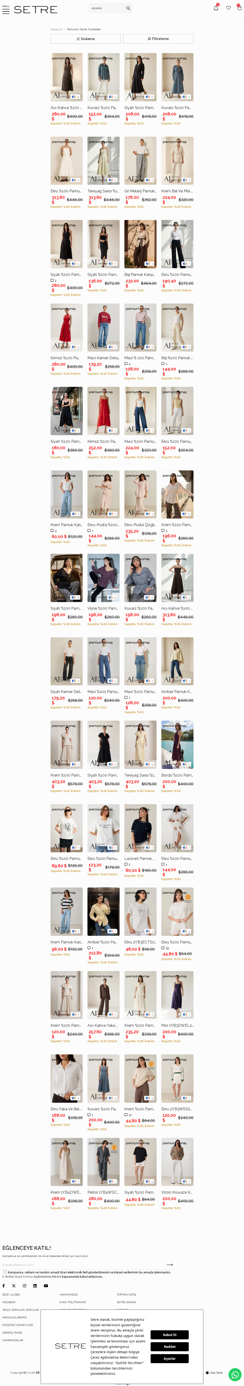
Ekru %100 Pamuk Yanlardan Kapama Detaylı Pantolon (177, 441)
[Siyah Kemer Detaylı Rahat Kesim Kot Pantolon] (67, 661)
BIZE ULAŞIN (11, 1294)
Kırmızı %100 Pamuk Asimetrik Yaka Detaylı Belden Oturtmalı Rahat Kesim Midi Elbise (67, 358)
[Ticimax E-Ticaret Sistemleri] (122, 1384)
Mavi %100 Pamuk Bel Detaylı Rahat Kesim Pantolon (103, 691)
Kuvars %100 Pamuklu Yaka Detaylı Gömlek (140, 608)
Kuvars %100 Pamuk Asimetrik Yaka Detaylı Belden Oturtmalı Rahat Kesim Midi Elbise (103, 1109)
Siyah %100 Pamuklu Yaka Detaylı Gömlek (67, 608)
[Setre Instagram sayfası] (24, 1286)
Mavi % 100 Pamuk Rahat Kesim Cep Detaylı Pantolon (140, 358)
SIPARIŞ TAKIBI (12, 1332)
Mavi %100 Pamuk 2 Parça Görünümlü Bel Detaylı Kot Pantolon (140, 691)
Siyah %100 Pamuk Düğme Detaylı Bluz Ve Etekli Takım (103, 775)
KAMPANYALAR (12, 1340)
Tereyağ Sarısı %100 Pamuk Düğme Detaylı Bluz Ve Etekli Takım (140, 775)
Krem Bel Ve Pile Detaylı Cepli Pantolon (177, 191)
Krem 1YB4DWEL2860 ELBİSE (67, 1192)
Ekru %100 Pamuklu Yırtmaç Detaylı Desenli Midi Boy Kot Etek (177, 858)
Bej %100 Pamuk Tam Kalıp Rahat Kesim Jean (177, 358)
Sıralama (88, 39)
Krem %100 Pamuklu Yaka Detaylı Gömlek (177, 525)
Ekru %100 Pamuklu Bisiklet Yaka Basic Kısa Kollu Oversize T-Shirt (177, 942)
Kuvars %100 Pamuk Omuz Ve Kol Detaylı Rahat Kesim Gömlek (103, 107)
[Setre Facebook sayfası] (3, 1286)
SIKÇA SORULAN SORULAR (20, 1309)
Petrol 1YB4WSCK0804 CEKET (103, 1192)
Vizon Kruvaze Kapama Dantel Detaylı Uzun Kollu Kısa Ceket (177, 1192)
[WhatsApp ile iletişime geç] (235, 1374)
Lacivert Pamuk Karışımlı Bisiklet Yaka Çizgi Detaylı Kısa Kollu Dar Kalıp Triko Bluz (140, 858)
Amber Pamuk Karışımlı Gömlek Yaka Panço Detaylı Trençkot (177, 691)
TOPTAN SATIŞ (126, 1294)
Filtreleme (160, 39)
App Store (216, 1372)
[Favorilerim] (228, 11)
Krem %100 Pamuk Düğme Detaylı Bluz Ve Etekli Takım (67, 775)
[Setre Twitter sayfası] (14, 1286)
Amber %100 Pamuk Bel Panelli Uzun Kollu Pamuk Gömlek (103, 942)
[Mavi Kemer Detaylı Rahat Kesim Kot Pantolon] (103, 328)
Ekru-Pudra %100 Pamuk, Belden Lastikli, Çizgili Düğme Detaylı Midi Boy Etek (103, 525)
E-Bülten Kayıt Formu (17, 1277)
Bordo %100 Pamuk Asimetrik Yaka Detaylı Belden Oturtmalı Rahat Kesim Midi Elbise (177, 775)
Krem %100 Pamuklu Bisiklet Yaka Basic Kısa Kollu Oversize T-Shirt (140, 1109)
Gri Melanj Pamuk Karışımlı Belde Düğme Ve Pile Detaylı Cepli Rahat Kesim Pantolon (140, 191)
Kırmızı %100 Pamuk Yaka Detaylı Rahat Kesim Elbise (103, 441)
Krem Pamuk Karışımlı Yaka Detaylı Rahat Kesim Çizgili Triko (67, 942)
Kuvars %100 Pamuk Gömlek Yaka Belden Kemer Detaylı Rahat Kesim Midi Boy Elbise (177, 107)
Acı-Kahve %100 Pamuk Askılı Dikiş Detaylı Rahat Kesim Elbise (177, 608)
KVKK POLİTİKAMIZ (73, 1302)
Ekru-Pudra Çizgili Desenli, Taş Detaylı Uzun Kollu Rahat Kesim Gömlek (140, 525)
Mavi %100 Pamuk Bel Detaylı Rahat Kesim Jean (140, 441)
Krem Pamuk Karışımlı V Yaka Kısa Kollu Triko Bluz (67, 525)
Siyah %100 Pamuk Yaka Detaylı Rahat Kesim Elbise (67, 441)
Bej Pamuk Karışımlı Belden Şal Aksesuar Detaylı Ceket (140, 274)
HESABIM (8, 1302)
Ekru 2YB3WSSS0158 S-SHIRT (177, 1109)
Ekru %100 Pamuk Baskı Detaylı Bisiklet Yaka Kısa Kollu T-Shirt (67, 858)
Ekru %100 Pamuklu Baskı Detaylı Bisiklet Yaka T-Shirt (103, 858)
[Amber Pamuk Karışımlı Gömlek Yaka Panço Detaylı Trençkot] (177, 661)
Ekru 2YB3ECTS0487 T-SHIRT (140, 942)
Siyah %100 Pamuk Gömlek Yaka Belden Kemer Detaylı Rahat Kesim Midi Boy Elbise (140, 107)
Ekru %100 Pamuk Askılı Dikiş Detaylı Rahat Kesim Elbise (67, 191)
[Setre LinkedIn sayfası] (35, 1286)
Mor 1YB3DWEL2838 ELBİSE (177, 1025)
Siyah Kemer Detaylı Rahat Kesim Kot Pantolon (67, 691)
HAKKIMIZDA (69, 1294)
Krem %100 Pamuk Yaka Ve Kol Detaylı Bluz (67, 1025)
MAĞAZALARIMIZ (14, 1317)
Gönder (170, 1265)
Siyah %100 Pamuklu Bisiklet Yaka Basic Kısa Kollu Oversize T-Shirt (140, 1192)
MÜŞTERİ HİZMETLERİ (17, 1325)
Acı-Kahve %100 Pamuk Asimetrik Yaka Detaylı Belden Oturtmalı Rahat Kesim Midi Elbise (67, 107)
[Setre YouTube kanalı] (46, 1286)
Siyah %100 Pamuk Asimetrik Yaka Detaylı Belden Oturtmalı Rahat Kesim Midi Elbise (67, 274)
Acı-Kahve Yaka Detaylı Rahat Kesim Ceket (103, 1025)
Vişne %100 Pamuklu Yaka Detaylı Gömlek (103, 608)
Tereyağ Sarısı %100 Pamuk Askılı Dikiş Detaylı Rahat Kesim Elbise (103, 191)
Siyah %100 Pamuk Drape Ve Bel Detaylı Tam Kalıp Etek (103, 274)
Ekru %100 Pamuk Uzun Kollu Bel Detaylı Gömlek (177, 274)
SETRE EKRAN (126, 1302)
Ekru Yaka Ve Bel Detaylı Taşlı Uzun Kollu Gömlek (67, 1109)
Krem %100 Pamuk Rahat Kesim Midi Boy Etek (140, 1025)
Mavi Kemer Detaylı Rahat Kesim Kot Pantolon (103, 358)
